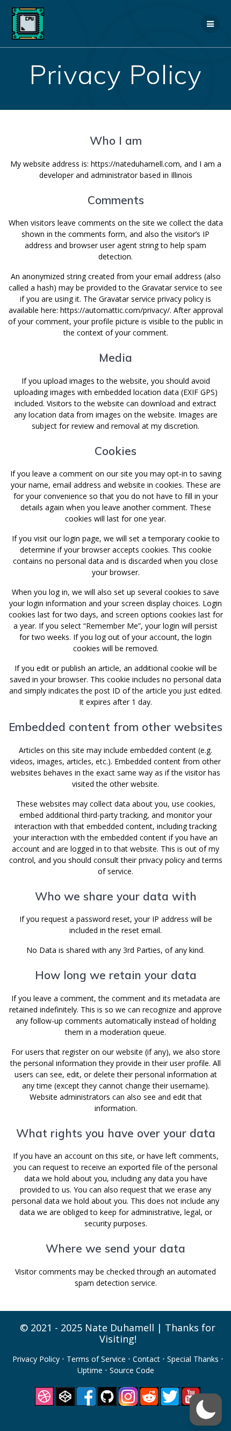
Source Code (132, 1370)
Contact (147, 1359)
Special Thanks (194, 1359)
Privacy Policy (37, 1359)
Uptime (91, 1370)
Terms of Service (97, 1359)
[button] (206, 1409)
